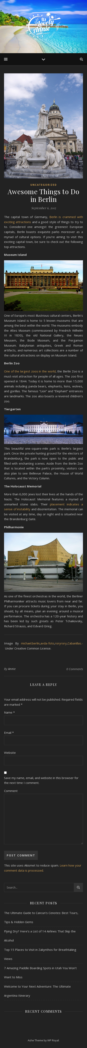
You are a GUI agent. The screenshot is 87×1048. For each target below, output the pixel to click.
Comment (11, 791)
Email (9, 733)
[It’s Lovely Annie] (43, 26)
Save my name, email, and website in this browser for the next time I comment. (41, 780)
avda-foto (47, 643)
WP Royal (53, 1040)
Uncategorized (43, 185)
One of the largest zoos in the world (30, 371)
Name (9, 712)
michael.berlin (30, 643)
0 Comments (74, 669)
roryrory (61, 643)
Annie (12, 669)
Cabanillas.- (75, 643)
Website (10, 753)
